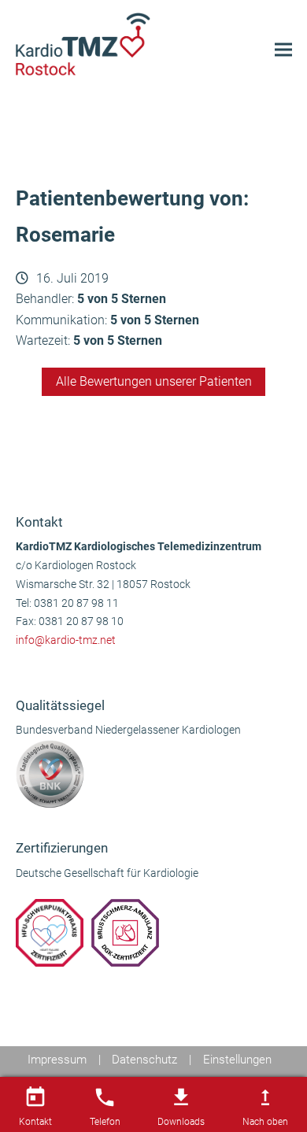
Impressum (57, 1059)
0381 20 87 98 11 (76, 603)
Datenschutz (144, 1059)
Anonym (255, 455)
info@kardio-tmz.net (66, 640)
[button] (283, 50)
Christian (48, 455)
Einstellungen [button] (237, 1059)
